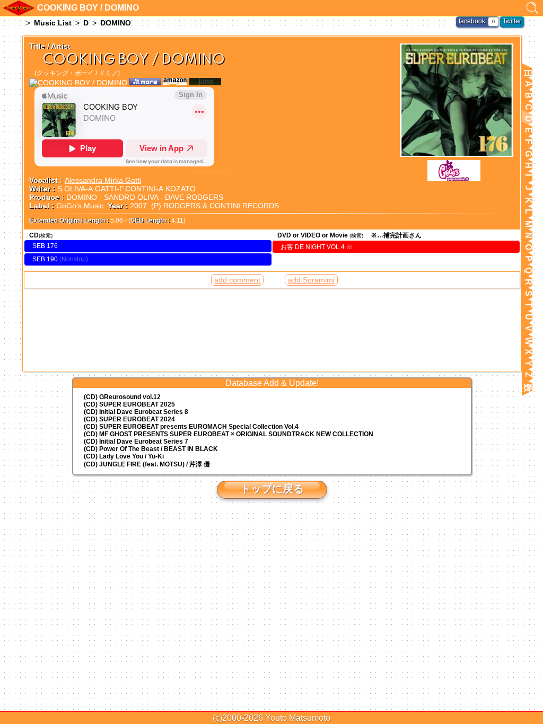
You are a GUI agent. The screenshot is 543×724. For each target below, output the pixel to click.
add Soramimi (311, 280)
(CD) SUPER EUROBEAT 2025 (129, 404)
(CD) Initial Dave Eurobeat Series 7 (136, 441)
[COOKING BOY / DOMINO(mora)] (145, 82)
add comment (237, 280)
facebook (472, 21)
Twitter (512, 21)
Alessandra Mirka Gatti (103, 180)
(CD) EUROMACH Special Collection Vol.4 (191, 426)
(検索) (45, 236)
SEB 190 (45, 259)
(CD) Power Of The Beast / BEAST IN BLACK (151, 449)
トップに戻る (272, 489)
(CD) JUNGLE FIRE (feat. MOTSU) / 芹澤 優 (147, 464)
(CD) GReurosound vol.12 (122, 397)
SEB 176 (45, 246)
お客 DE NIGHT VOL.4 (317, 247)
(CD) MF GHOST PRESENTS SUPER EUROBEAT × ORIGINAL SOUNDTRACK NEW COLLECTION (228, 434)
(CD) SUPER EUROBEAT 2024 (129, 419)
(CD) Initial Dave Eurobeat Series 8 (136, 412)
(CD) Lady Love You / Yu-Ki (124, 456)
